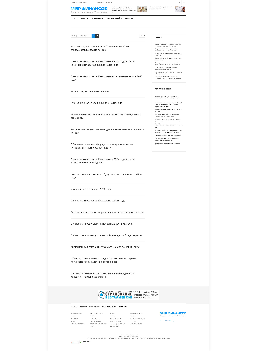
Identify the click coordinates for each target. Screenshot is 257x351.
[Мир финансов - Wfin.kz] (89, 10)
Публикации (97, 18)
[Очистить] (97, 36)
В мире (92, 316)
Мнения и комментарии (137, 318)
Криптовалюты (95, 318)
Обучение (129, 18)
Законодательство (76, 313)
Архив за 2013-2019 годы (167, 321)
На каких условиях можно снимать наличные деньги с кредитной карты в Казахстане (102, 275)
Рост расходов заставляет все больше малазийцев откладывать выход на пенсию (100, 48)
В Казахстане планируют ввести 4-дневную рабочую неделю (106, 235)
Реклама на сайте (114, 18)
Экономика (74, 318)
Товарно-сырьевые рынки (98, 324)
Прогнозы (133, 321)
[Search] (184, 2)
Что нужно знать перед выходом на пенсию (96, 102)
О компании (99, 2)
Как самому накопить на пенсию (90, 91)
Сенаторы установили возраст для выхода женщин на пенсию (107, 212)
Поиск (92, 326)
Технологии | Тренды (136, 313)
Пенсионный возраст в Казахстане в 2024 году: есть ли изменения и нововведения (103, 160)
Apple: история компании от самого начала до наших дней (105, 246)
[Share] (179, 2)
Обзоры (112, 316)
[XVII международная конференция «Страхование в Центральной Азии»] (128, 295)
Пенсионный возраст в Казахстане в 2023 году (98, 200)
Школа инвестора (115, 318)
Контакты (109, 2)
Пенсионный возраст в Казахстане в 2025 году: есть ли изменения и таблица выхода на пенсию (103, 63)
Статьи (112, 313)
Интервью (133, 316)
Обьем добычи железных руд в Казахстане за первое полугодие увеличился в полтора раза (104, 260)
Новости (84, 18)
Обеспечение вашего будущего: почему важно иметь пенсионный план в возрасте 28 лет (102, 146)
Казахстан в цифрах (136, 324)
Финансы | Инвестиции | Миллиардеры (117, 325)
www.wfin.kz (127, 338)
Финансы (73, 316)
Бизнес (73, 321)
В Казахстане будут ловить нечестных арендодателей (102, 223)
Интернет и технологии (78, 324)
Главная (74, 18)
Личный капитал (115, 321)
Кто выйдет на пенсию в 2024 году (91, 189)
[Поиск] (93, 36)
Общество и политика (97, 313)
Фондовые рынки (95, 321)
